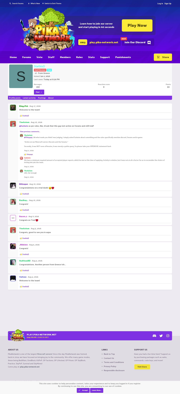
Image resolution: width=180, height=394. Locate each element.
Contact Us (109, 358)
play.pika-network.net (30, 366)
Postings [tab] (42, 97)
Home (13, 57)
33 (168, 87)
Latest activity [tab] (29, 97)
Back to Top (109, 354)
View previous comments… (30, 131)
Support (105, 57)
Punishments (123, 57)
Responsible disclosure (114, 370)
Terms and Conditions (114, 362)
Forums (26, 57)
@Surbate (23, 126)
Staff (51, 57)
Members (65, 57)
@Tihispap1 (28, 137)
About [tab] (51, 97)
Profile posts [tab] (14, 97)
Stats (91, 57)
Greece (46, 73)
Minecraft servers (44, 354)
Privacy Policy (110, 366)
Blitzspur (23, 184)
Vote (39, 57)
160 (38, 87)
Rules (79, 57)
